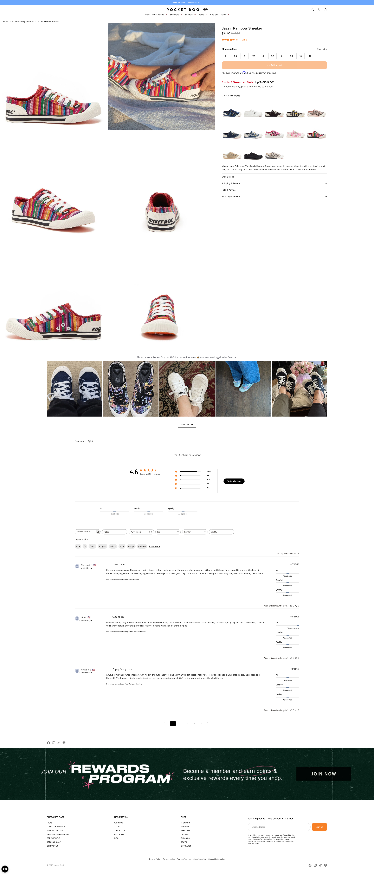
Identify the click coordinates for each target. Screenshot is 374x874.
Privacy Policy (255, 837)
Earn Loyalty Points (231, 196)
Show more (154, 546)
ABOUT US (118, 823)
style (122, 546)
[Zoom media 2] (161, 76)
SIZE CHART (119, 834)
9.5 (291, 56)
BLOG (116, 838)
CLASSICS (185, 838)
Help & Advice (229, 190)
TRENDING (185, 823)
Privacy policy (169, 859)
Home (5, 21)
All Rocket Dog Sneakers (23, 21)
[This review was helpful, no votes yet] (291, 657)
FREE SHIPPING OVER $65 (58, 834)
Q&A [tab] (90, 441)
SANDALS (185, 826)
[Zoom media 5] (53, 292)
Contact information (216, 859)
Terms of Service (289, 835)
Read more (258, 573)
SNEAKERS (185, 830)
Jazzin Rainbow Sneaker (48, 21)
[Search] (312, 9)
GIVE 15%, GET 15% (55, 830)
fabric (92, 546)
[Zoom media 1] (53, 76)
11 (310, 56)
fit (85, 546)
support (102, 546)
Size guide (322, 49)
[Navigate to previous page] (166, 722)
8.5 (272, 56)
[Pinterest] (64, 743)
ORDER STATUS (53, 838)
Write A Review (234, 481)
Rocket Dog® (58, 865)
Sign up (319, 827)
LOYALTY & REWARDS (56, 826)
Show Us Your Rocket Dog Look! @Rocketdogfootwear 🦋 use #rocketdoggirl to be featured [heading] (187, 357)
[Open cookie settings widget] (4, 869)
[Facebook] (48, 743)
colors (113, 546)
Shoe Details (228, 176)
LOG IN (117, 826)
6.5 (235, 56)
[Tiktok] (58, 743)
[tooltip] (232, 108)
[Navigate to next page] (208, 722)
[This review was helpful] (291, 605)
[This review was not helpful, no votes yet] (296, 605)
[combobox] (114, 531)
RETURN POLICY (54, 842)
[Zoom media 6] (161, 292)
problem (142, 546)
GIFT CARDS (186, 846)
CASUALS (185, 834)
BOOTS (184, 842)
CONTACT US (52, 846)
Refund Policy (155, 859)
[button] (74, 389)
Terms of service (184, 859)
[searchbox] (85, 531)
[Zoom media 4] (161, 184)
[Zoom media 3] (53, 184)
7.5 (253, 56)
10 (300, 56)
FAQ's (49, 823)
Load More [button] (187, 424)
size (78, 546)
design (131, 546)
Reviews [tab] (79, 441)
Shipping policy (199, 859)
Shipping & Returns (231, 183)
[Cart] (325, 9)
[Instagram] (53, 743)
